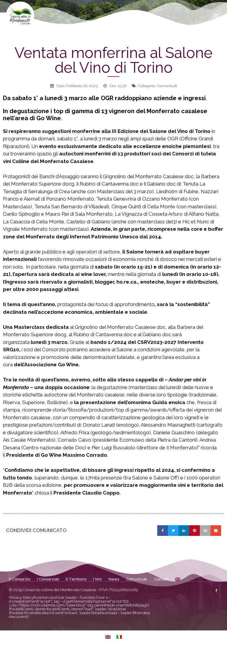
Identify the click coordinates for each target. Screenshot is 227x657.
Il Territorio (76, 579)
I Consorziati (48, 579)
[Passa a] (177, 579)
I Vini (97, 579)
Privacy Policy (21, 597)
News (113, 579)
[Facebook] (216, 591)
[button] (216, 15)
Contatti (161, 579)
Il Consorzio (19, 579)
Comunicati (167, 86)
